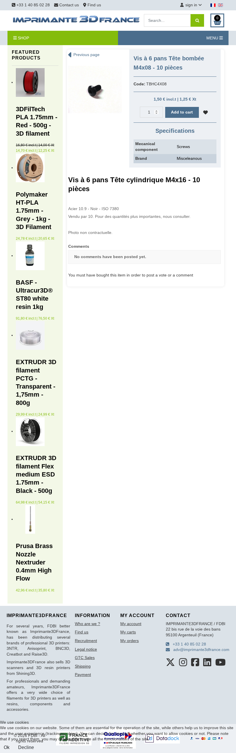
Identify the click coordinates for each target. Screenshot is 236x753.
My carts (128, 632)
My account (130, 623)
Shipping (83, 666)
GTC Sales (85, 657)
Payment (83, 674)
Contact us (69, 5)
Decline (26, 747)
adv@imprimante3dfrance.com (199, 649)
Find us (93, 5)
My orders (129, 640)
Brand (141, 158)
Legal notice (86, 649)
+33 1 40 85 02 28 (32, 5)
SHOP (23, 38)
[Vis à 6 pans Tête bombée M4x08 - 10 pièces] (95, 89)
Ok (6, 747)
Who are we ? (87, 623)
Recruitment (86, 640)
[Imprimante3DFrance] (76, 20)
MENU (212, 38)
